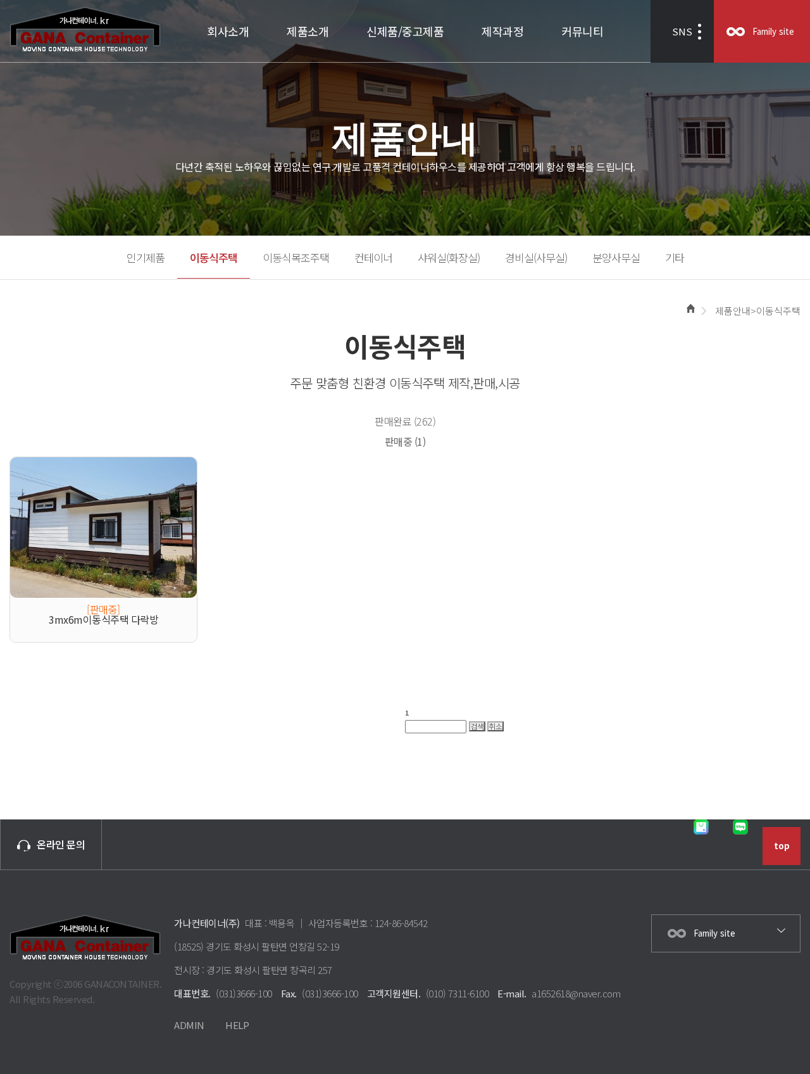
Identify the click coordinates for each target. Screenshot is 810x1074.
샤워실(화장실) (449, 257)
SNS (682, 31)
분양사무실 (616, 257)
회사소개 (228, 31)
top (782, 846)
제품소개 (307, 31)
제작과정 (502, 31)
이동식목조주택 (296, 257)
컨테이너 (373, 257)
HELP (237, 1025)
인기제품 (146, 257)
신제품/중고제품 (405, 31)
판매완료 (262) (405, 421)
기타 (674, 257)
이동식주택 (213, 257)
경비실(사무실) (536, 257)
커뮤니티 (582, 31)
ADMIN (189, 1025)
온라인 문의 (61, 844)
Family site (773, 31)
